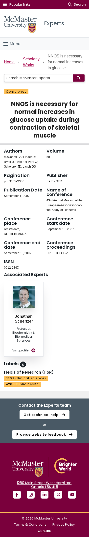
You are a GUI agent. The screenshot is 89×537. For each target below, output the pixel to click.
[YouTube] (72, 495)
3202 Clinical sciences (26, 378)
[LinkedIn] (44, 495)
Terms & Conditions (30, 524)
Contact (44, 530)
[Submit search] (79, 78)
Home (9, 62)
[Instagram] (31, 495)
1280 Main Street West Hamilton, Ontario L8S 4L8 (44, 485)
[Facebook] (17, 495)
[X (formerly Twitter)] (58, 495)
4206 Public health (22, 384)
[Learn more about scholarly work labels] (23, 364)
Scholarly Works (31, 62)
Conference (16, 91)
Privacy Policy (63, 524)
